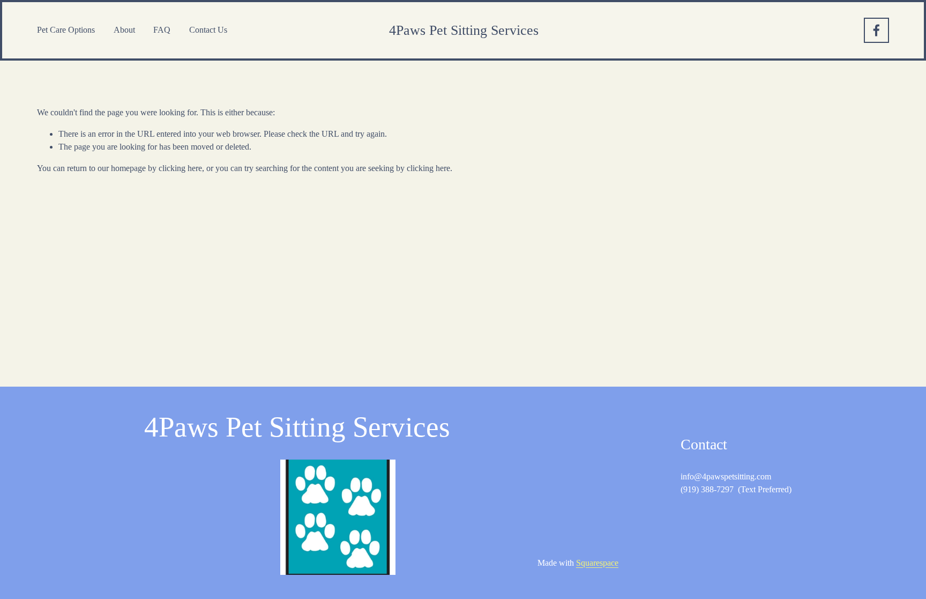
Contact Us (208, 29)
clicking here (180, 168)
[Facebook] (876, 30)
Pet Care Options (66, 29)
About (124, 29)
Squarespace (597, 562)
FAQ (161, 29)
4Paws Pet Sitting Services (464, 30)
